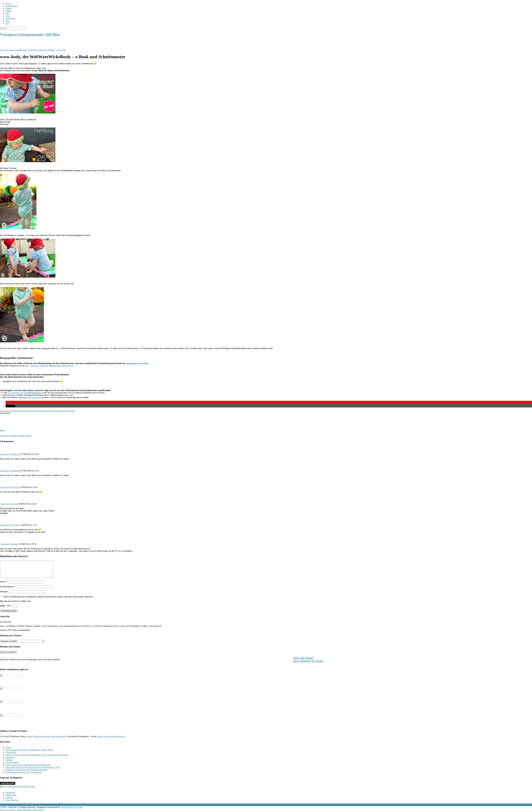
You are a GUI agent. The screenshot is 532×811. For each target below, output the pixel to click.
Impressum (10, 757)
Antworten (4, 454)
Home (8, 3)
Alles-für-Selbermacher (63, 365)
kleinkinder (46, 411)
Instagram (11, 395)
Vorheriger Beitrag (8, 436)
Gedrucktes (11, 18)
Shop (8, 16)
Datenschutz (11, 752)
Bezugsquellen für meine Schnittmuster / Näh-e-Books (29, 750)
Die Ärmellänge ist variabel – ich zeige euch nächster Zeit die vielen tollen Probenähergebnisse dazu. (45, 235)
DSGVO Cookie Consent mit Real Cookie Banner (22, 810)
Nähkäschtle (15, 454)
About (8, 747)
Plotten (9, 11)
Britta (2, 430)
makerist (44, 365)
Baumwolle (11, 411)
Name (3, 581)
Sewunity (34, 365)
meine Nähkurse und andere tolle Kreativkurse (47, 736)
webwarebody (68, 411)
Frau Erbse (15, 487)
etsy (27, 365)
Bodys (18, 411)
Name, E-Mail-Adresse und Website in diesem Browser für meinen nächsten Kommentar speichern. (48, 597)
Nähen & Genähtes (46, 50)
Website (3, 591)
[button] (11, 403)
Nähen (8, 8)
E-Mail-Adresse (8, 586)
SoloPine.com (67, 807)
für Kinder (32, 50)
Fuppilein (14, 504)
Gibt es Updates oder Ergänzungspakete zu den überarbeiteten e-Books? (37, 755)
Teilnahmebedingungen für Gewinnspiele (24, 772)
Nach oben (78, 807)
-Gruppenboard (29, 397)
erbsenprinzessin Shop (137, 363)
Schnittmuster (11, 6)
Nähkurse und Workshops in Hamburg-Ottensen (27, 770)
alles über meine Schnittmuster (13, 50)
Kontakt (9, 760)
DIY (8, 13)
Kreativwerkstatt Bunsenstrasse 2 (111, 736)
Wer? (8, 21)
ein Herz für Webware (31, 411)
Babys (3, 411)
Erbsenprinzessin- (24, 393)
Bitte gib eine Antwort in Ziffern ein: (15, 601)
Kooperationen (12, 762)
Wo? (8, 23)
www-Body (61, 50)
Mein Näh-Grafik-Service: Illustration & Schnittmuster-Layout (33, 767)
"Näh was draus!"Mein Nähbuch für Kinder (308, 659)
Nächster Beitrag (24, 436)
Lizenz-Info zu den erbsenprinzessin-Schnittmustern (28, 765)
